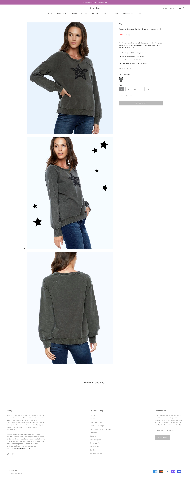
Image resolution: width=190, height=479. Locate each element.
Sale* (139, 13)
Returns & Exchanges (97, 426)
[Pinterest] (130, 68)
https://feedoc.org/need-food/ (19, 448)
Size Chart (93, 433)
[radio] (121, 79)
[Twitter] (127, 68)
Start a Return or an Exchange (100, 429)
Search (172, 8)
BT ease (95, 13)
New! (50, 13)
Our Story (93, 450)
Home (74, 13)
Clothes (84, 13)
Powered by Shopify (16, 473)
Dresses (106, 13)
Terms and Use (95, 443)
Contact (92, 419)
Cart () (182, 8)
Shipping (93, 436)
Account (164, 8)
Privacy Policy (94, 446)
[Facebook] (124, 68)
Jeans (116, 13)
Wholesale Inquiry (96, 453)
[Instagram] (8, 454)
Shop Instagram (95, 439)
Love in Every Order (97, 422)
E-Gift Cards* (62, 13)
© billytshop (13, 470)
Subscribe (162, 437)
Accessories (128, 13)
